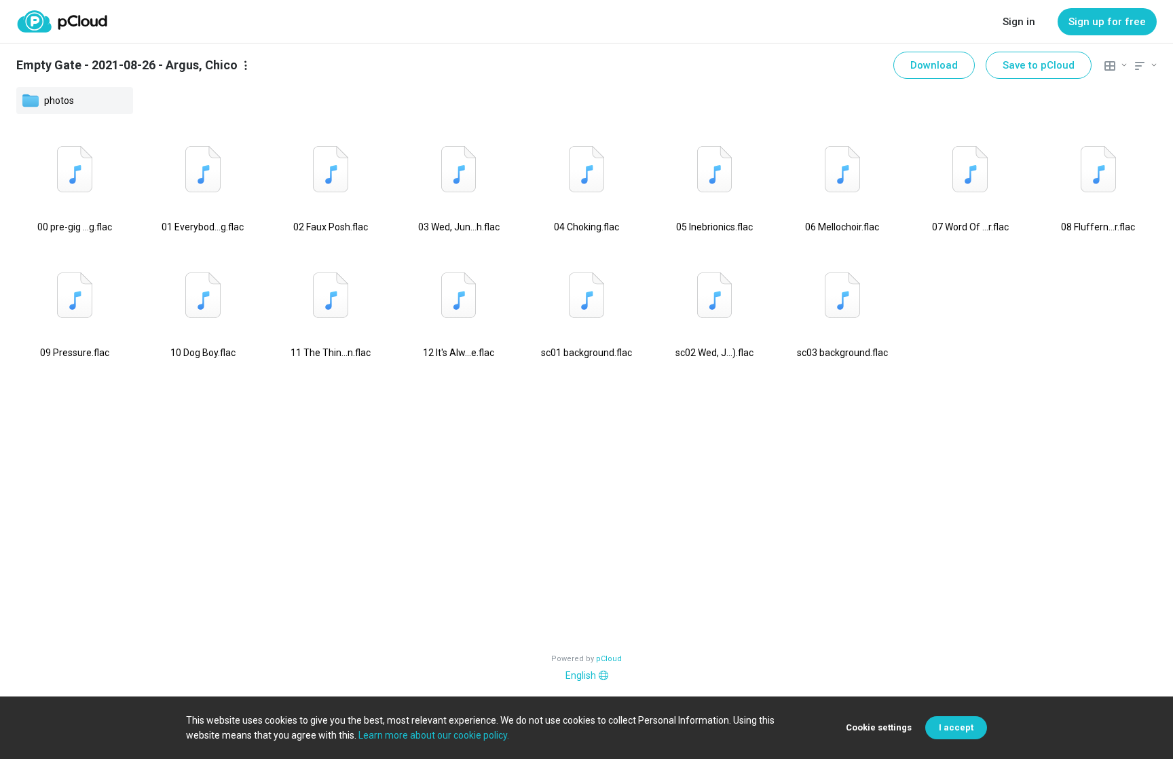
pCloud (609, 658)
